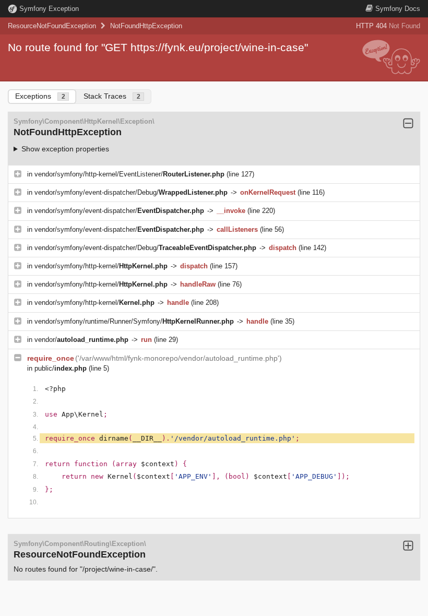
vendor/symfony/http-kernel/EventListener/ (129, 174)
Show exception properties (65, 149)
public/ (60, 368)
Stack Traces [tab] (112, 96)
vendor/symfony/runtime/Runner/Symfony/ (134, 321)
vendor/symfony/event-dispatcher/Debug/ (131, 192)
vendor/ (81, 339)
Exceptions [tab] (40, 96)
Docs (397, 9)
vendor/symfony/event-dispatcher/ (119, 211)
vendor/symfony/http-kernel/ (101, 266)
